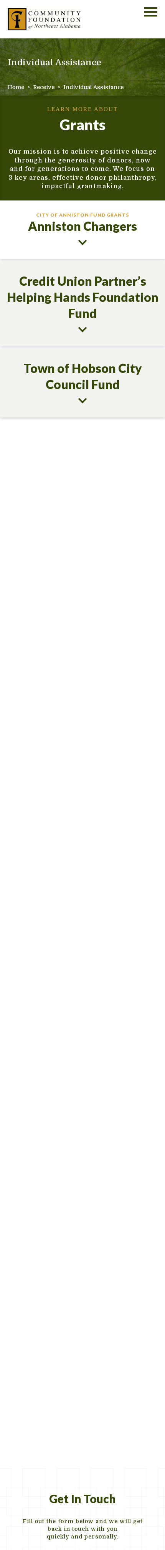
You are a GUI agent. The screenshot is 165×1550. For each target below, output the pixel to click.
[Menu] (150, 10)
